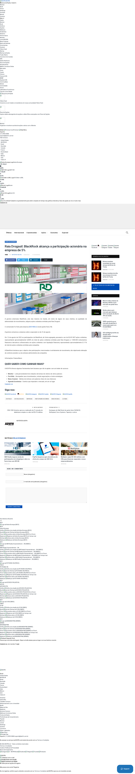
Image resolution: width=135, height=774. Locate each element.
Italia (2, 154)
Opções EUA (3, 80)
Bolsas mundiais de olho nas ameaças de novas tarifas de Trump (110, 275)
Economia (54, 233)
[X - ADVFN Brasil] (12, 751)
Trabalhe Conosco (5, 701)
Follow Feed (3, 49)
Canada (3, 148)
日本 (2, 157)
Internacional (19, 233)
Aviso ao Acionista (11, 241)
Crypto (2, 72)
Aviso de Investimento (6, 749)
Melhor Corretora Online (7, 66)
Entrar (2, 130)
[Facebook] (21, 751)
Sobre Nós (3, 699)
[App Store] (3, 732)
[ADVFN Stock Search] (0, 3)
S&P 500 (12, 170)
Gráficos (2, 26)
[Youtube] (35, 751)
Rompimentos (4, 64)
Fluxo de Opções (4, 62)
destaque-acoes (19, 398)
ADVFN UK (4, 142)
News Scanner (4, 41)
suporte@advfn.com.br (6, 135)
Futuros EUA (3, 76)
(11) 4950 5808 (4, 134)
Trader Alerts (4, 55)
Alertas (2, 51)
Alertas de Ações (5, 53)
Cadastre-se (3, 202)
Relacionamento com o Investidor (9, 703)
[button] (8, 759)
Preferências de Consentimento (9, 717)
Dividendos (3, 32)
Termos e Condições (43, 740)
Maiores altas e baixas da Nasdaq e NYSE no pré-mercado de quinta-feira (110, 302)
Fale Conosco (4, 137)
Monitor (2, 5)
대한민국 (3, 159)
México (3, 155)
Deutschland (4, 152)
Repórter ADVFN (16, 254)
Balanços (2, 30)
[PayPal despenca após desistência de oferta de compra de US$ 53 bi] (46, 448)
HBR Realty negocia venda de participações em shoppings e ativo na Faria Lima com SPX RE (17, 459)
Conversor (3, 728)
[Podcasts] (42, 751)
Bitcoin (10, 185)
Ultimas (64, 398)
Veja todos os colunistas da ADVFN (103, 287)
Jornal (2, 723)
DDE (1, 58)
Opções (2, 28)
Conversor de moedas (6, 57)
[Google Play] (4, 734)
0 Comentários (36, 254)
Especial (65, 233)
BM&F (1, 78)
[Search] (127, 232)
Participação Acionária (42, 398)
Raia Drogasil (56, 398)
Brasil (2, 144)
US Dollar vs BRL (18, 177)
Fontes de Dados (5, 715)
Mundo (2, 14)
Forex (1, 70)
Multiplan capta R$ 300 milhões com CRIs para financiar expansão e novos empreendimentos (73, 459)
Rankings (2, 10)
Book (1, 6)
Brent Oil (12, 193)
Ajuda (1, 705)
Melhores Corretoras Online (8, 713)
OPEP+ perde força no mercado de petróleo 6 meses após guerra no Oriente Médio (110, 324)
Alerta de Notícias (5, 43)
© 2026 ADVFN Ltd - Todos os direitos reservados (14, 744)
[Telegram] (28, 751)
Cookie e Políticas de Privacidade (9, 748)
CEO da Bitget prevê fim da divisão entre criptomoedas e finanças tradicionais (111, 335)
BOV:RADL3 (33, 327)
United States (5, 140)
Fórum (2, 8)
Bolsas (2, 84)
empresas (29, 398)
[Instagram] (3, 751)
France (3, 150)
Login (17, 644)
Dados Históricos (5, 60)
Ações (43, 233)
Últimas (9, 233)
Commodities (4, 82)
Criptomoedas (32, 233)
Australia (3, 146)
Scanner (2, 16)
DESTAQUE (9, 398)
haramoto (105, 269)
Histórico (2, 33)
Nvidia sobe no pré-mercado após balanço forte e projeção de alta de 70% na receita (111, 313)
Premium (16, 130)
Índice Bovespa (17, 162)
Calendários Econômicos (7, 89)
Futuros (2, 74)
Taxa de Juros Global (6, 91)
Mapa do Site (4, 707)
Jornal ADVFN (4, 39)
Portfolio (2, 12)
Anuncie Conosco (5, 711)
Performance (4, 35)
